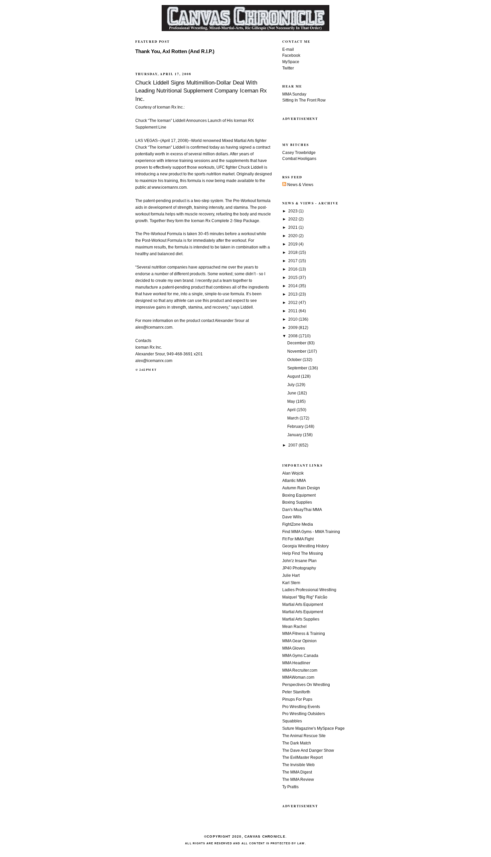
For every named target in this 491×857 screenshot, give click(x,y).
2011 (293, 311)
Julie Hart (291, 575)
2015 (293, 277)
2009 (293, 327)
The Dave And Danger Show (308, 750)
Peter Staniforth (296, 692)
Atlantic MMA (294, 480)
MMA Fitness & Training (303, 633)
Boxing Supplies (297, 502)
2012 (293, 302)
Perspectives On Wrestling (306, 684)
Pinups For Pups (297, 699)
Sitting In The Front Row (304, 100)
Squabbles (292, 721)
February (296, 426)
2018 (293, 252)
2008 (293, 336)
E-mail (288, 49)
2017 (293, 261)
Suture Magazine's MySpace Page (313, 728)
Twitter (288, 68)
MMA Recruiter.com (299, 670)
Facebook (291, 55)
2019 (293, 244)
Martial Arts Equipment (302, 604)
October (295, 359)
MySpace (290, 61)
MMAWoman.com (298, 677)
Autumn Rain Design (301, 488)
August (294, 376)
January (295, 435)
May (291, 401)
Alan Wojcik (293, 473)
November (297, 351)
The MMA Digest (297, 772)
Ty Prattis (290, 787)
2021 (293, 227)
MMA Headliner (296, 663)
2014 (293, 286)
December (297, 343)
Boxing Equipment (299, 495)
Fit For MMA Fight (298, 539)
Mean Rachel (294, 626)
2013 (293, 294)
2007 (293, 445)
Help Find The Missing (302, 553)
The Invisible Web (298, 764)
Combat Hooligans (299, 158)
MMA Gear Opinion (299, 641)
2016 (293, 269)
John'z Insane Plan (299, 560)
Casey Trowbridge (299, 152)
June (292, 393)
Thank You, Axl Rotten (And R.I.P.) (174, 51)
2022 (293, 219)
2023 (293, 211)
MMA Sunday (294, 94)
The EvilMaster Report (302, 757)
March (293, 418)
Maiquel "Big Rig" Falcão (304, 597)
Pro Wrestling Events (301, 706)
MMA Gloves (293, 648)
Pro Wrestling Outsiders (303, 713)
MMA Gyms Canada (300, 655)
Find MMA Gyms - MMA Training (311, 531)
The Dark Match (296, 743)
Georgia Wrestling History (305, 546)
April (292, 409)
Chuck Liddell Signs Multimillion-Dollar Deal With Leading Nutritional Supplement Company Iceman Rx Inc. (201, 90)
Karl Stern (291, 582)
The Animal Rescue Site (304, 735)
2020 (293, 235)
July (291, 384)
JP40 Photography (299, 568)
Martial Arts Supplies (300, 619)
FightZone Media (297, 524)
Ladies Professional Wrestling (309, 589)
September (297, 368)
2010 (293, 319)
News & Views (299, 184)
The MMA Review (298, 779)
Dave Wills (292, 517)
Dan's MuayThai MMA (302, 509)
